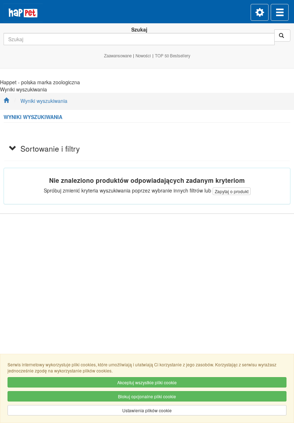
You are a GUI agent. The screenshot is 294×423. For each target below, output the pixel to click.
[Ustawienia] (260, 12)
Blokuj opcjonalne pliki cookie (147, 396)
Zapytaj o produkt (231, 191)
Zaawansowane (118, 55)
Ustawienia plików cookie (147, 410)
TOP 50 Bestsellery (172, 55)
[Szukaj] (282, 35)
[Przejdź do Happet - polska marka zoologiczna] (6, 101)
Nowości (143, 55)
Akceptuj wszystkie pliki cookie (147, 382)
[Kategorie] (280, 12)
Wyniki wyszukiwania (43, 100)
